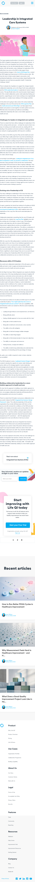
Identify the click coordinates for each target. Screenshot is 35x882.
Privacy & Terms (5, 878)
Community (11, 821)
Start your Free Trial (18, 525)
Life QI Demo (11, 742)
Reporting (10, 825)
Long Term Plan (19, 219)
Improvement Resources (14, 848)
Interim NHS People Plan (23, 72)
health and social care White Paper (11, 106)
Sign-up (17, 533)
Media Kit (10, 871)
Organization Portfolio (13, 753)
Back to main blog (4, 13)
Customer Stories (12, 777)
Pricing (10, 738)
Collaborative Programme (14, 757)
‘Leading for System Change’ (22, 361)
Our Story (10, 773)
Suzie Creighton (16, 28)
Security (10, 804)
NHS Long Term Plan (26, 104)
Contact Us (11, 867)
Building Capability (13, 761)
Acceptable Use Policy (14, 796)
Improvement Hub (13, 844)
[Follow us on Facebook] (17, 879)
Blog (9, 863)
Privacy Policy (11, 800)
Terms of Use (11, 792)
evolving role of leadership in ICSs (9, 209)
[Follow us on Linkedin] (24, 879)
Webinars (10, 836)
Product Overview (13, 734)
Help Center (11, 840)
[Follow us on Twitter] (20, 879)
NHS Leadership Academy (11, 90)
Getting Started (12, 852)
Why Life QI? (11, 730)
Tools (9, 817)
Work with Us (11, 781)
